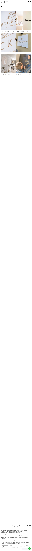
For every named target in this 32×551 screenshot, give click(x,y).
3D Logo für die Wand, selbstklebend (5, 31)
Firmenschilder (3, 538)
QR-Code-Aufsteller (5, 545)
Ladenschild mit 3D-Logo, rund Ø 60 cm (6, 74)
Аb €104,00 (13, 31)
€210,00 (13, 74)
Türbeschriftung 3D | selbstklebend (20, 31)
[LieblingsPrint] (4, 2)
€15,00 (27, 31)
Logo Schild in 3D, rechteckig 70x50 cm (21, 74)
